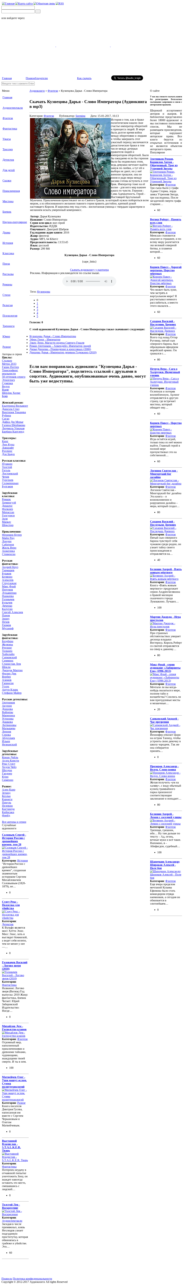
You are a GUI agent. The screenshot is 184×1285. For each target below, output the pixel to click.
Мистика (8, 201)
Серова (6, 734)
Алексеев (7, 579)
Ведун (6, 386)
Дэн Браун (8, 454)
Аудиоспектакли (13, 107)
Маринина (8, 715)
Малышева (8, 728)
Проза (6, 263)
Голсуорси (8, 515)
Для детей (9, 170)
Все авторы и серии (14, 821)
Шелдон (7, 770)
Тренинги (9, 326)
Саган (5, 418)
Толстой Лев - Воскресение (11, 1206)
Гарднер (7, 773)
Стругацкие (9, 583)
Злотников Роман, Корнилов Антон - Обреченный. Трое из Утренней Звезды (164, 163)
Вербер (6, 676)
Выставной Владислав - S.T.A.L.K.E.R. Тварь (11, 1145)
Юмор (6, 336)
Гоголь (6, 470)
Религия (8, 305)
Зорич (5, 618)
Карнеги (7, 799)
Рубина (6, 415)
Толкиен (7, 650)
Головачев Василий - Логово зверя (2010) (14, 965)
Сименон (7, 779)
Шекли (6, 667)
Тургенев (7, 479)
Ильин (6, 741)
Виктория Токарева (14, 412)
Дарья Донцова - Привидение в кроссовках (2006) (60, 349)
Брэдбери (7, 641)
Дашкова (7, 721)
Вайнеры (7, 712)
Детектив (8, 159)
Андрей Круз (10, 567)
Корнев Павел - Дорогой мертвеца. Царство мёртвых (165, 270)
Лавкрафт (8, 447)
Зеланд (6, 792)
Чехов (5, 476)
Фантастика (10, 128)
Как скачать (84, 78)
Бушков (6, 573)
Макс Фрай (9, 586)
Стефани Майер (12, 692)
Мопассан (8, 512)
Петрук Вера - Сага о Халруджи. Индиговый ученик (165, 372)
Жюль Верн (9, 547)
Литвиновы (9, 725)
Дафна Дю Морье (12, 421)
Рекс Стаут (8, 763)
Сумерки (7, 383)
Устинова (7, 718)
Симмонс (7, 660)
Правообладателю (37, 78)
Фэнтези (8, 118)
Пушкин (7, 463)
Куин (5, 776)
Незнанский (9, 744)
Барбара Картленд (13, 431)
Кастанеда (8, 808)
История (8, 242)
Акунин (7, 705)
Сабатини (8, 544)
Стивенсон (8, 554)
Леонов (6, 731)
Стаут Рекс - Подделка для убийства (11, 905)
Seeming (80, 115)
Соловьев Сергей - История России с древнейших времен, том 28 (14, 839)
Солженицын (10, 483)
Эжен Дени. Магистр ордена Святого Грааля (56, 342)
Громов (6, 625)
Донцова (7, 709)
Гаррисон (8, 683)
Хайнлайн (8, 654)
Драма (6, 232)
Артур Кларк (10, 689)
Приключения (11, 190)
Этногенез (8, 380)
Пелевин (7, 805)
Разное (7, 346)
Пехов (6, 621)
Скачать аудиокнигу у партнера (89, 269)
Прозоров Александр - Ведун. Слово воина (164, 768)
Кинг (5, 441)
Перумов (7, 589)
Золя (5, 518)
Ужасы (7, 138)
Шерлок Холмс (11, 392)
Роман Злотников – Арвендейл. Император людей (60, 345)
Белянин (7, 576)
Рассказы (8, 274)
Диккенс (7, 505)
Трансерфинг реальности (10, 372)
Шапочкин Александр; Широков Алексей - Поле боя (165, 865)
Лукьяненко (9, 592)
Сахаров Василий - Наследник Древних (163, 323)
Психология (10, 315)
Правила (6, 1278)
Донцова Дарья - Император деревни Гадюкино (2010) (62, 352)
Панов (6, 615)
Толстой (7, 467)
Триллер (8, 149)
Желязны (7, 644)
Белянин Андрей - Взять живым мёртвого (166, 571)
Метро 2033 (9, 363)
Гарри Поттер (10, 367)
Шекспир (7, 525)
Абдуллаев (8, 738)
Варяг (5, 389)
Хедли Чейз (9, 767)
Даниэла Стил (10, 409)
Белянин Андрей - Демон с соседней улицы (165, 815)
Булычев (7, 602)
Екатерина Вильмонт (15, 405)
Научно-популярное (15, 222)
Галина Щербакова (13, 425)
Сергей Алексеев (12, 612)
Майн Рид (8, 538)
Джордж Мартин (12, 670)
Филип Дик (9, 673)
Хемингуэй (9, 502)
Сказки (7, 180)
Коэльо (6, 796)
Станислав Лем (11, 663)
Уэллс (5, 686)
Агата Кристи (10, 760)
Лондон (7, 541)
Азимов (7, 679)
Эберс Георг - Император (44, 339)
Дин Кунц (8, 444)
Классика (8, 253)
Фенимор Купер (12, 534)
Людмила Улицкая (13, 428)
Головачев (8, 599)
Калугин (7, 609)
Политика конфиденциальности (32, 1278)
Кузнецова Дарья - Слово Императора (52, 336)
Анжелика (8, 550)
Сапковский (9, 657)
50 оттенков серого (13, 376)
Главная (7, 78)
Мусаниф (7, 628)
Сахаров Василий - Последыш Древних (163, 523)
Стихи (6, 294)
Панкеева (8, 596)
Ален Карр (8, 789)
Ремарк (6, 499)
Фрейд (6, 815)
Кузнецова (43, 291)
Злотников (8, 702)
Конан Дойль (10, 757)
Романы (7, 284)
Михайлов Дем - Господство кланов (14, 1028)
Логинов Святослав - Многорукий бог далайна (164, 474)
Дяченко (7, 605)
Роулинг (7, 647)
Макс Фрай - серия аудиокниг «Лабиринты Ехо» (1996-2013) (165, 668)
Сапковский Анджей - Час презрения (164, 720)
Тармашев (8, 570)
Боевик (7, 211)
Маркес (6, 521)
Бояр (5, 396)
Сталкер (7, 360)
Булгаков (7, 486)
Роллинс (7, 450)
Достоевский (10, 473)
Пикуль (6, 802)
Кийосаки (8, 812)
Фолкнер (7, 509)
